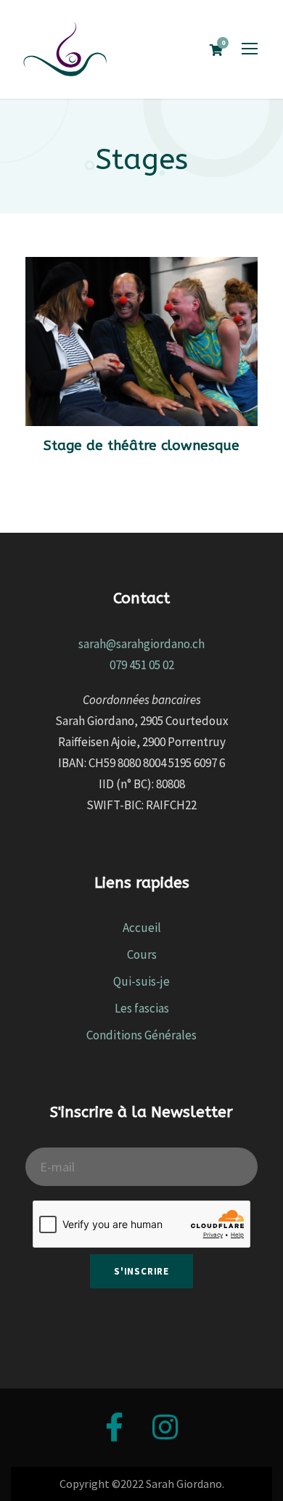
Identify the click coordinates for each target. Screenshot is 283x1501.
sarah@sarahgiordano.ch (141, 644)
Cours (142, 954)
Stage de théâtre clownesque (141, 446)
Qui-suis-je (141, 981)
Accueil (142, 928)
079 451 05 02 (142, 665)
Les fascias (142, 1008)
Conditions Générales (141, 1035)
